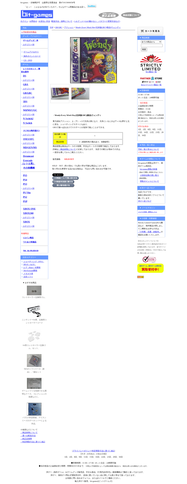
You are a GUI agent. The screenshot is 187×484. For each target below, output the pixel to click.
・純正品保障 (26, 439)
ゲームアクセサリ (31, 52)
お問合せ (33, 21)
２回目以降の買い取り (149, 175)
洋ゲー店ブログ (144, 201)
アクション (69, 27)
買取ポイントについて (149, 181)
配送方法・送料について (61, 21)
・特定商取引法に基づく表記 (32, 442)
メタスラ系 (28, 274)
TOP (51, 27)
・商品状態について (67, 149)
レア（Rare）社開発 (31, 267)
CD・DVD (28, 60)
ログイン (24, 21)
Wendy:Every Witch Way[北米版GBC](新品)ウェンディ (98, 27)
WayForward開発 (30, 270)
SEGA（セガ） (29, 264)
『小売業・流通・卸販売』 (149, 232)
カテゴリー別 (28, 44)
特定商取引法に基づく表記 (103, 451)
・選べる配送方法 (28, 436)
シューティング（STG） (33, 261)
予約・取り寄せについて (148, 149)
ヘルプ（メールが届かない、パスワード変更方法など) (97, 21)
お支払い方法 (44, 21)
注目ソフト (28, 277)
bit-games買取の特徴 (148, 169)
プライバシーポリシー (81, 451)
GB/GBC (58, 27)
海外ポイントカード (32, 56)
